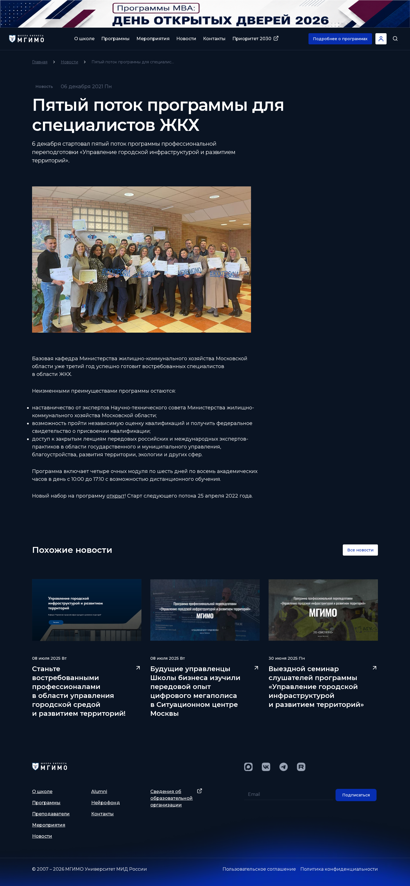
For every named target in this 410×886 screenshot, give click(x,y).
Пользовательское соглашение (259, 869)
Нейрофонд (105, 802)
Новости (186, 38)
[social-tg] (283, 767)
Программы (115, 38)
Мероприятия (153, 38)
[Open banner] (205, 14)
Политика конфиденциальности (339, 869)
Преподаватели (51, 814)
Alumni (99, 791)
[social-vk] (266, 767)
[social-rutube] (301, 767)
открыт (116, 496)
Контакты (214, 38)
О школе (84, 38)
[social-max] (248, 767)
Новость (44, 86)
